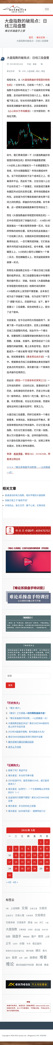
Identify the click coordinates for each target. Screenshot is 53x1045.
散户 (33, 936)
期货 (40, 936)
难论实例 (40, 37)
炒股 (22, 943)
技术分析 (45, 930)
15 (41, 855)
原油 (30, 922)
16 (47, 855)
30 (47, 868)
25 (16, 868)
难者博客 (18, 454)
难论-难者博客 (41, 1035)
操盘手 (16, 936)
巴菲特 (30, 930)
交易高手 (21, 922)
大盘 (46, 923)
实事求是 (22, 930)
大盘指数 (31, 71)
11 (16, 855)
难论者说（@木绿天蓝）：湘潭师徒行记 (26, 811)
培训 (35, 923)
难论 (38, 71)
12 (22, 855)
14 (34, 855)
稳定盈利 (37, 943)
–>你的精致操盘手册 (35, 713)
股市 (8, 958)
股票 (14, 957)
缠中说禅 (29, 951)
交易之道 (33, 909)
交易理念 (40, 915)
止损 (47, 936)
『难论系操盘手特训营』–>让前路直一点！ (28, 718)
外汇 (41, 922)
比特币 (15, 944)
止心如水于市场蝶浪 (19, 111)
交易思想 (29, 916)
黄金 (43, 71)
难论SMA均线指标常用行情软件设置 (25, 737)
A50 (24, 71)
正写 (8, 943)
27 (28, 868)
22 (41, 862)
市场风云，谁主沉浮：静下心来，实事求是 (25, 505)
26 (22, 868)
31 (9, 875)
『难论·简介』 (15, 708)
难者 (35, 64)
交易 (25, 908)
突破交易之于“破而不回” (16, 500)
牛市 (29, 944)
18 (16, 862)
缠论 (38, 950)
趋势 (26, 958)
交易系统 (10, 922)
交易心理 (19, 915)
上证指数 (15, 908)
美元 (45, 950)
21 (34, 862)
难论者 (39, 965)
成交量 (37, 930)
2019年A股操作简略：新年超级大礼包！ (27, 732)
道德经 (34, 957)
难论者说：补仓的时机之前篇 (22, 806)
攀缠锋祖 (26, 937)
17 (9, 862)
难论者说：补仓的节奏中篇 (21, 775)
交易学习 (9, 915)
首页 (31, 37)
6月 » (15, 882)
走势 (20, 958)
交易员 (43, 908)
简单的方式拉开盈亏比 (15, 951)
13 (28, 855)
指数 (8, 936)
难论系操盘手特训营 (25, 965)
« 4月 (8, 882)
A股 (7, 909)
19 (22, 862)
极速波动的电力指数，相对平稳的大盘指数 (25, 495)
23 (47, 862)
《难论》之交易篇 (16, 713)
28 (34, 868)
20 (28, 862)
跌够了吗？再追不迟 (17, 770)
